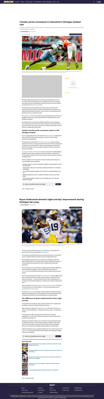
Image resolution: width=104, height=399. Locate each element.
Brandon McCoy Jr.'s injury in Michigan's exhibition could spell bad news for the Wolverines (42, 165)
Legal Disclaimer (78, 390)
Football (22, 1)
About (54, 1)
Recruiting (17, 1)
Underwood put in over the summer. (46, 285)
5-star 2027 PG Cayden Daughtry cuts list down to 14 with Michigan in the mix (42, 172)
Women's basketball (47, 1)
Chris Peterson (25, 31)
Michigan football (40, 250)
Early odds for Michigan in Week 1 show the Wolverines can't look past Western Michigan (41, 179)
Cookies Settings (53, 392)
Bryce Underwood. (44, 252)
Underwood (25, 271)
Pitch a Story (25, 390)
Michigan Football (30, 188)
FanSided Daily (77, 388)
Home (23, 188)
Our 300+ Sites (65, 388)
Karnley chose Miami (37, 105)
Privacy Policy (41, 390)
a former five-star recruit (44, 142)
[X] (94, 1)
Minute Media (15, 395)
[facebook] (96, 1)
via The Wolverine (45, 275)
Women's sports (29, 1)
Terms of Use (52, 390)
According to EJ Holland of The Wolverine (32, 151)
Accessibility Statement (27, 392)
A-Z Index (40, 392)
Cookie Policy (65, 390)
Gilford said (44, 308)
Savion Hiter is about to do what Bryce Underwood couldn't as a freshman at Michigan (42, 168)
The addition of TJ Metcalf (28, 115)
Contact (51, 388)
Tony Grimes (50, 135)
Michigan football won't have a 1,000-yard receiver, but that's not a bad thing (41, 175)
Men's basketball (37, 1)
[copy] (29, 34)
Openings (40, 388)
